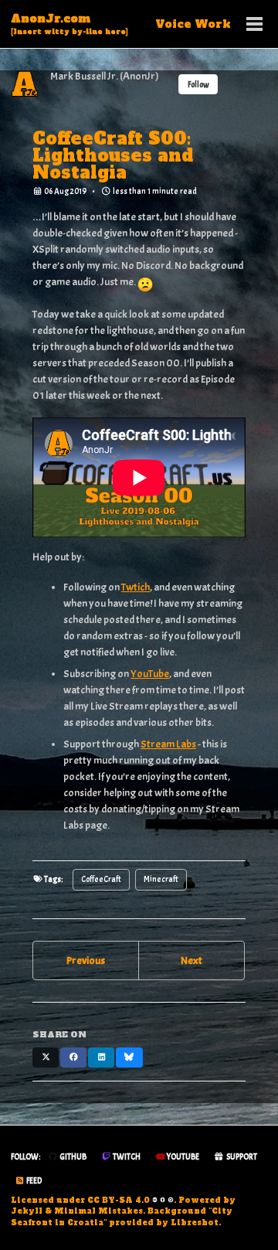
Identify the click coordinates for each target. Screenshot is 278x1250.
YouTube (150, 673)
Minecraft (161, 879)
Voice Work (193, 24)
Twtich (135, 587)
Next (191, 960)
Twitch (126, 1157)
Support (241, 1157)
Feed (33, 1181)
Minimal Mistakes (98, 1211)
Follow (198, 85)
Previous (85, 960)
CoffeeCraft (101, 879)
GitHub (72, 1157)
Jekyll (26, 1211)
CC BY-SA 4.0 (118, 1200)
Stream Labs (168, 744)
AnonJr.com (69, 23)
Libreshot (195, 1223)
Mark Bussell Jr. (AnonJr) (104, 76)
